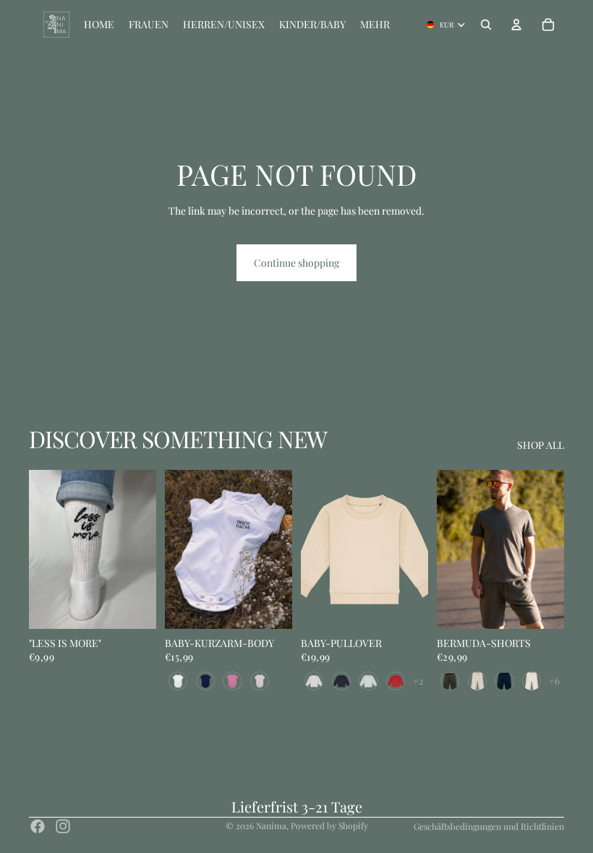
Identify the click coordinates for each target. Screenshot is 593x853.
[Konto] (516, 24)
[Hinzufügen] (134, 606)
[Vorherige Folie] (45, 549)
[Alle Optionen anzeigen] (418, 680)
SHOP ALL (540, 445)
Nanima (271, 825)
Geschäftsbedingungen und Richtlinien (489, 826)
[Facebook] (37, 826)
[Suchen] (486, 24)
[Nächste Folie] (140, 549)
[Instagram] (63, 826)
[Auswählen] (270, 606)
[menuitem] (375, 24)
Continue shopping (296, 263)
